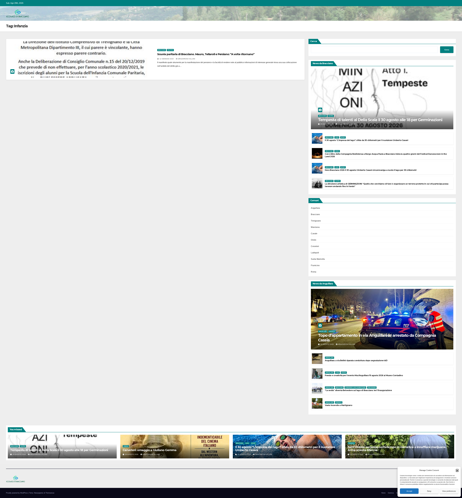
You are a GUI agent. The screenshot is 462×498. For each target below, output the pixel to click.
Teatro (330, 115)
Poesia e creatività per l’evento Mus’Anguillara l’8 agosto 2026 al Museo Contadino (364, 375)
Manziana (315, 227)
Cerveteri (315, 246)
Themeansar (50, 493)
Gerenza (391, 493)
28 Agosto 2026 (132, 454)
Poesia (343, 372)
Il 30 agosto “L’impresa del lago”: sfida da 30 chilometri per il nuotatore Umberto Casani (366, 140)
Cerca (313, 41)
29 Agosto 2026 (327, 124)
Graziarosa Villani (186, 59)
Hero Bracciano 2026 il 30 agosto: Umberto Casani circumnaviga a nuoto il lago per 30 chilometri (370, 170)
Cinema (125, 446)
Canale (314, 234)
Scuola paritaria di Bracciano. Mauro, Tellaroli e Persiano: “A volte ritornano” (205, 54)
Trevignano (316, 221)
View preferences (449, 491)
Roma (313, 272)
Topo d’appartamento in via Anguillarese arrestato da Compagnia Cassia (377, 337)
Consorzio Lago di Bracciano (355, 387)
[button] (457, 470)
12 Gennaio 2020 (167, 59)
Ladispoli (315, 253)
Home (383, 493)
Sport (343, 137)
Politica (170, 50)
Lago (337, 137)
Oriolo (313, 240)
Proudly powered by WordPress (17, 493)
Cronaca (332, 331)
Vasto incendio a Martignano (338, 405)
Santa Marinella (318, 259)
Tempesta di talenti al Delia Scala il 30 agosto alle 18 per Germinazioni (380, 119)
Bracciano (161, 50)
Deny (429, 491)
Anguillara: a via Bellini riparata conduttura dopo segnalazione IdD (356, 360)
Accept (409, 491)
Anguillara (315, 208)
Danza (337, 151)
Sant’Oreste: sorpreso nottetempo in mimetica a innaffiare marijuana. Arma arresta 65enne (397, 448)
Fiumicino (315, 265)
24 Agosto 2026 (327, 344)
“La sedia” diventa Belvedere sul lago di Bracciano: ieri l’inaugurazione (358, 390)
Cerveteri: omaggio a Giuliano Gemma (149, 450)
